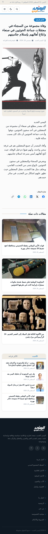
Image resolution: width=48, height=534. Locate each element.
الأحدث (35, 356)
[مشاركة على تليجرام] (18, 196)
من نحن (41, 509)
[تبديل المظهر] (10, 9)
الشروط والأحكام (38, 520)
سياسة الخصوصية (38, 514)
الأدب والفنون (39, 481)
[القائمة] (4, 9)
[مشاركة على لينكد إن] (31, 196)
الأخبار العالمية (39, 470)
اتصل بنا (41, 498)
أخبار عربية (40, 459)
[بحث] (16, 9)
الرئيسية (41, 503)
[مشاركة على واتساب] (25, 196)
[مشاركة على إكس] (37, 196)
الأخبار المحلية (40, 20)
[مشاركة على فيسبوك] (43, 196)
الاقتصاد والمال (39, 487)
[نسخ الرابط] (12, 196)
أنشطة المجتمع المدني (36, 465)
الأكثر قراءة (13, 356)
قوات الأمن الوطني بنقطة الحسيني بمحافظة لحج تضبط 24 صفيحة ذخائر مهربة (21, 398)
